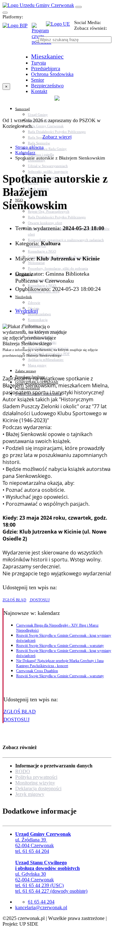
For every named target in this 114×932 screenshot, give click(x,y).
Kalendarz (25, 152)
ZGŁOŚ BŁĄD (14, 600)
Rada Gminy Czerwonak (46, 126)
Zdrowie (34, 302)
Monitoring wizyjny (35, 782)
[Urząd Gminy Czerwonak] (38, 5)
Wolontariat (36, 263)
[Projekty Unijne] (60, 27)
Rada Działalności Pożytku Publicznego (57, 132)
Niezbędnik (23, 297)
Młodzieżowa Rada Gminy (47, 149)
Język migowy (29, 794)
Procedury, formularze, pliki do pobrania (58, 268)
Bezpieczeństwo (39, 314)
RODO (22, 771)
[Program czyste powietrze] (39, 29)
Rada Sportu (37, 137)
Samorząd (22, 109)
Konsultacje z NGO (42, 251)
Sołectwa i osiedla (41, 154)
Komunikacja (38, 320)
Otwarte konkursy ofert (45, 223)
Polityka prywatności (36, 777)
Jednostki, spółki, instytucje (48, 171)
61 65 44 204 (41, 901)
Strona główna (29, 147)
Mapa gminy (37, 365)
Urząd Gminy (38, 114)
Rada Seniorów (39, 143)
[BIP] (17, 27)
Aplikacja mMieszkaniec (46, 359)
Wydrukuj (26, 311)
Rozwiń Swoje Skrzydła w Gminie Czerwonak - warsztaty (60, 645)
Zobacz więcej (57, 137)
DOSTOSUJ (39, 600)
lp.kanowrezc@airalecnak (41, 907)
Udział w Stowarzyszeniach (48, 166)
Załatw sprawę (25, 371)
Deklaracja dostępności (38, 788)
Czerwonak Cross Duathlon (37, 671)
